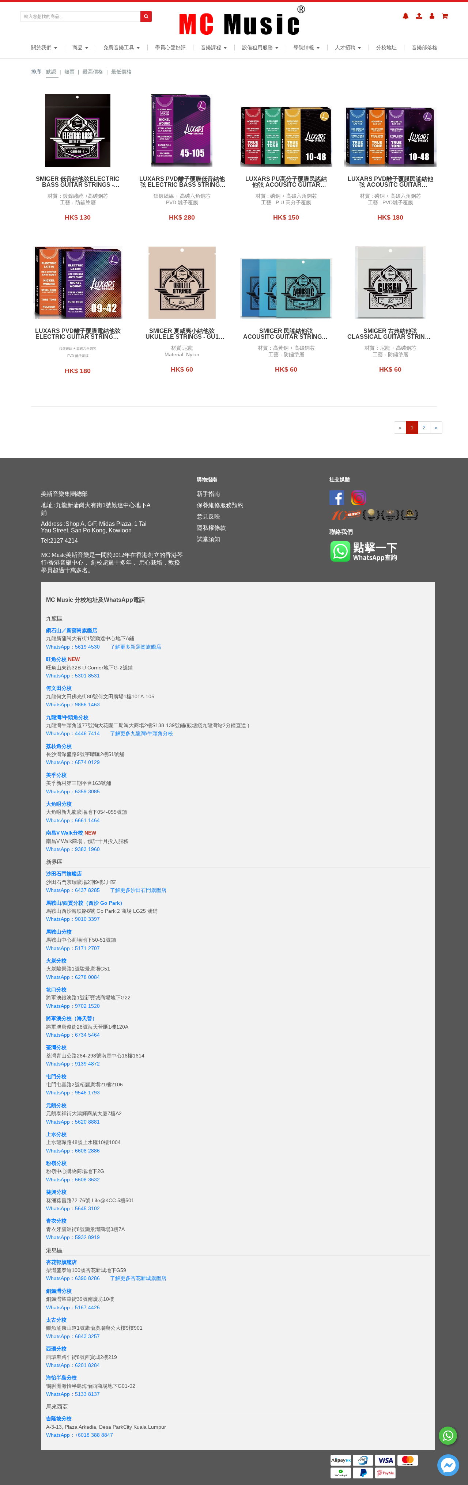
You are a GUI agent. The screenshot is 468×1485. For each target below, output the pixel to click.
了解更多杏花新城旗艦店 (138, 1278)
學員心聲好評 (170, 47)
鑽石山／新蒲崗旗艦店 (71, 630)
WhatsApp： (60, 1435)
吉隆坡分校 (59, 1418)
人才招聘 (346, 47)
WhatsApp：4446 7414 (73, 733)
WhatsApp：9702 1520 (73, 1006)
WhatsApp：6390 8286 (73, 1278)
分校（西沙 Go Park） (99, 903)
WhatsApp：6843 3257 (73, 1336)
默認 (51, 72)
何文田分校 (59, 688)
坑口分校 (56, 989)
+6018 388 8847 (94, 1435)
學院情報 (305, 47)
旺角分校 (56, 659)
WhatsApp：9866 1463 (73, 704)
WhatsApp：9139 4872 (73, 1064)
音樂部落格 (424, 47)
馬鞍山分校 (59, 932)
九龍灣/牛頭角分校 (67, 717)
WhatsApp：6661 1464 (73, 820)
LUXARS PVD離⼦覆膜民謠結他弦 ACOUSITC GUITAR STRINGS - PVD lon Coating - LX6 (390, 182)
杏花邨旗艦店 (61, 1262)
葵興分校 (56, 1192)
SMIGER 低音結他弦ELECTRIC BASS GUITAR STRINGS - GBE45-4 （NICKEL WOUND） (77, 182)
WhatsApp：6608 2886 (73, 1151)
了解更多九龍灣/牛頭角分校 (141, 733)
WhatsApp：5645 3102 (73, 1208)
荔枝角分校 (59, 746)
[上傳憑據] (419, 16)
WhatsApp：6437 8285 (73, 890)
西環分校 (56, 1349)
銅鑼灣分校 (59, 1291)
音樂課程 (212, 47)
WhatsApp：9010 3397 (73, 919)
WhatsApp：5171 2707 (73, 948)
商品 (78, 47)
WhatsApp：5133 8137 (73, 1394)
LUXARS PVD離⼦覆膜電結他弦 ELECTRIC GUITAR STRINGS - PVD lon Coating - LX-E (78, 334)
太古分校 (56, 1320)
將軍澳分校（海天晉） (71, 1018)
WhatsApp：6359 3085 (73, 791)
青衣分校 (56, 1221)
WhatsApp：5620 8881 (73, 1122)
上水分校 (56, 1134)
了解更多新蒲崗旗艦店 (135, 647)
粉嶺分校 (56, 1163)
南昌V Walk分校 (64, 833)
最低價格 (121, 72)
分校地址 (386, 47)
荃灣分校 (56, 1047)
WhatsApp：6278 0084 (73, 977)
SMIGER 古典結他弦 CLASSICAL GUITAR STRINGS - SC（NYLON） (390, 334)
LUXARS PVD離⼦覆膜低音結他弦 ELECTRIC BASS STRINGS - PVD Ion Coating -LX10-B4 (182, 182)
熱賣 (69, 72)
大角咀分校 (59, 804)
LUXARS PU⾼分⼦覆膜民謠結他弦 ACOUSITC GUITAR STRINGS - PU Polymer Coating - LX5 (286, 182)
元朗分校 (56, 1105)
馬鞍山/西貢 (59, 903)
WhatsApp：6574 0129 (73, 762)
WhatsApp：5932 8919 (73, 1237)
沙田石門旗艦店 (64, 874)
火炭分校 (56, 961)
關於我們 (42, 47)
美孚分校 (56, 775)
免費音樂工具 (119, 47)
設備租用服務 (258, 47)
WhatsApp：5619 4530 (73, 647)
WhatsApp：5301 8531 (73, 676)
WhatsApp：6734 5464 (73, 1035)
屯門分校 (56, 1076)
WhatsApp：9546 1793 (73, 1092)
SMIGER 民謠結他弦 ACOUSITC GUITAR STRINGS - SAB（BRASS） (286, 334)
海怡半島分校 (61, 1377)
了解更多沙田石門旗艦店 (138, 890)
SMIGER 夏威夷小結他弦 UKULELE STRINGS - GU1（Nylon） (182, 334)
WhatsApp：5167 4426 (73, 1307)
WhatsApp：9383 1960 (73, 849)
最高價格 (93, 72)
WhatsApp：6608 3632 (73, 1179)
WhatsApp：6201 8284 (73, 1365)
